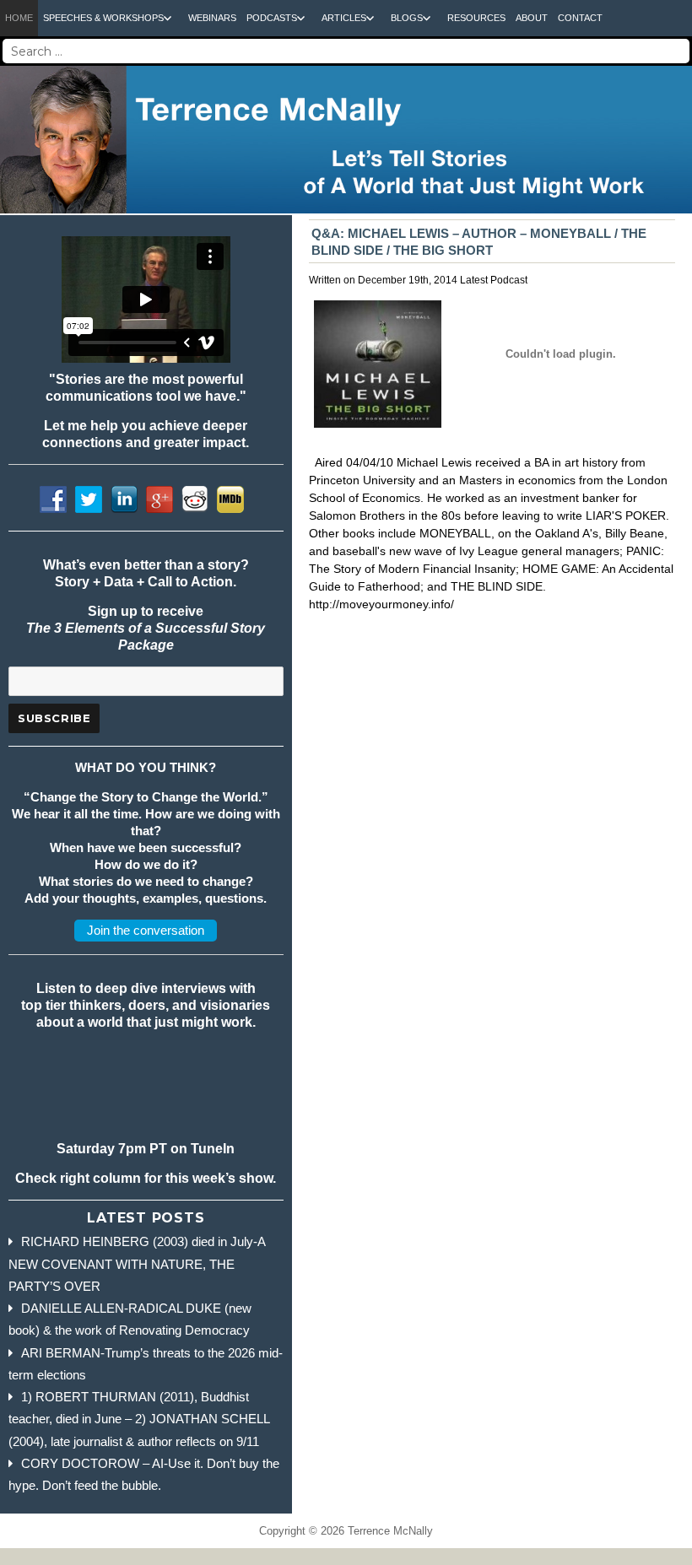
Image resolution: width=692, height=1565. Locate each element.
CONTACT (580, 18)
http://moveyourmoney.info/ (381, 604)
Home (19, 18)
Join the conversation (145, 930)
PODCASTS (271, 18)
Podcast (508, 280)
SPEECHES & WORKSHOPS (103, 18)
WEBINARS (212, 18)
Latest (474, 280)
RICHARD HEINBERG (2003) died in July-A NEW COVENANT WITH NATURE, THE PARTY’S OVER (136, 1263)
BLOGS (407, 18)
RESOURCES (476, 18)
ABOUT (532, 18)
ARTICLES (344, 18)
